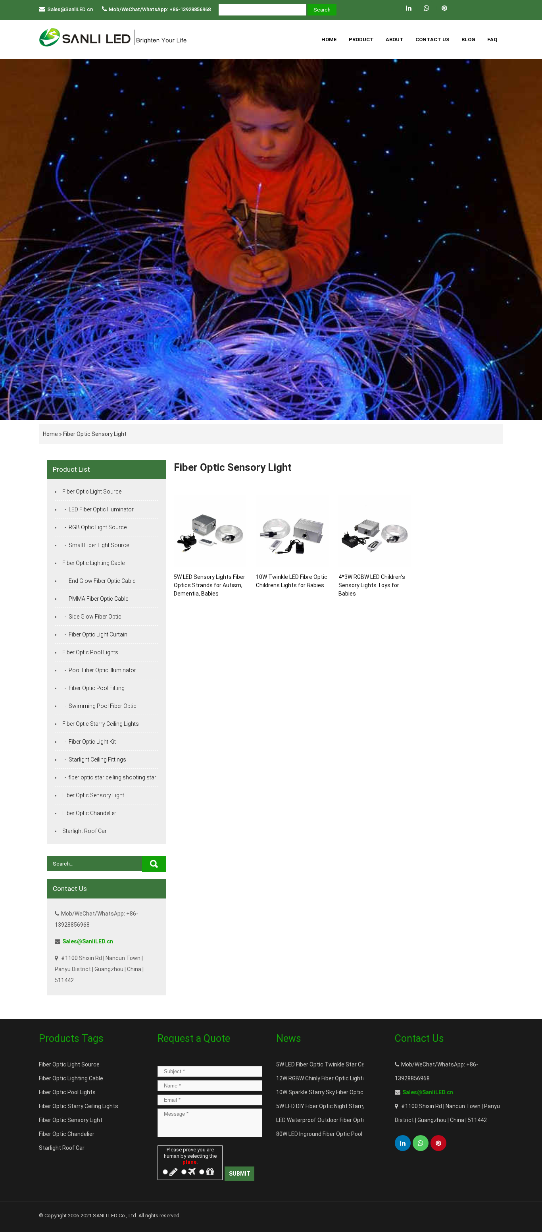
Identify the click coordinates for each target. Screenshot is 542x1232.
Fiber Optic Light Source (91, 491)
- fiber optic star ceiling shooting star (109, 777)
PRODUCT (361, 39)
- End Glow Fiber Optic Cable (98, 581)
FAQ (492, 39)
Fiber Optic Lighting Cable (93, 563)
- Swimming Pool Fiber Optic (99, 706)
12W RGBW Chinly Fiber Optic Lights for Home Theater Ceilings (355, 1078)
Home (50, 434)
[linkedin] (409, 8)
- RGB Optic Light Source (94, 527)
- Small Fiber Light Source (95, 545)
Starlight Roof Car (84, 831)
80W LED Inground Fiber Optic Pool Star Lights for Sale (344, 1134)
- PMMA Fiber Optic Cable (95, 599)
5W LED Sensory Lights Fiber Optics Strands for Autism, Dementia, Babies (209, 585)
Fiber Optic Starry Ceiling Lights (100, 724)
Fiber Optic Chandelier (89, 813)
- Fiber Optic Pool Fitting (93, 688)
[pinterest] (444, 8)
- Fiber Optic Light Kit (89, 741)
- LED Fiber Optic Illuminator (98, 509)
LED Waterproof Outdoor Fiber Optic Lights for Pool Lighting (351, 1120)
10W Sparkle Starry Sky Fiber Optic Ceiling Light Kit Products (352, 1092)
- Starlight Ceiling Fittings (94, 759)
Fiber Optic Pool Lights (90, 652)
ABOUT (395, 39)
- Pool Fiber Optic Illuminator (99, 670)
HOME (329, 39)
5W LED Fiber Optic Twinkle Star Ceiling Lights (334, 1064)
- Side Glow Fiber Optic (91, 616)
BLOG (468, 39)
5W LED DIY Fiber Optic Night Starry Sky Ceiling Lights (343, 1106)
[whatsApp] (426, 8)
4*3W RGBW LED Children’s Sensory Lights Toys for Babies (371, 585)
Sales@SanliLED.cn (70, 9)
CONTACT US (432, 39)
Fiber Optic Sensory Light (95, 434)
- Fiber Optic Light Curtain (94, 634)
